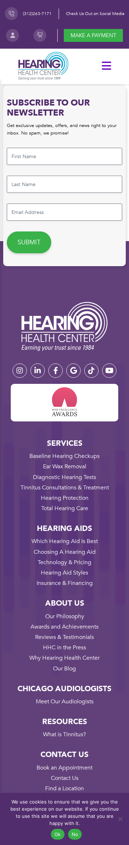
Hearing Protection (65, 498)
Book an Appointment (64, 768)
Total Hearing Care (64, 508)
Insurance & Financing (65, 583)
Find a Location (64, 788)
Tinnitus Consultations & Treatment (64, 488)
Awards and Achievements (64, 627)
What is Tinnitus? (64, 734)
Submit (29, 242)
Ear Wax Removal (64, 466)
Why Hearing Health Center (64, 658)
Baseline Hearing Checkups (64, 456)
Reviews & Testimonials (64, 637)
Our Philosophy (64, 616)
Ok (57, 834)
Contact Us (64, 778)
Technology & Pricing (64, 562)
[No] (120, 818)
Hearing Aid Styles (64, 573)
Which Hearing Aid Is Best (65, 541)
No (75, 834)
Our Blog (64, 669)
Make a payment (93, 35)
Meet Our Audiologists (65, 701)
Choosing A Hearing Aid (65, 552)
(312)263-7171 (37, 13)
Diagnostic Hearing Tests (64, 477)
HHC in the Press (64, 647)
